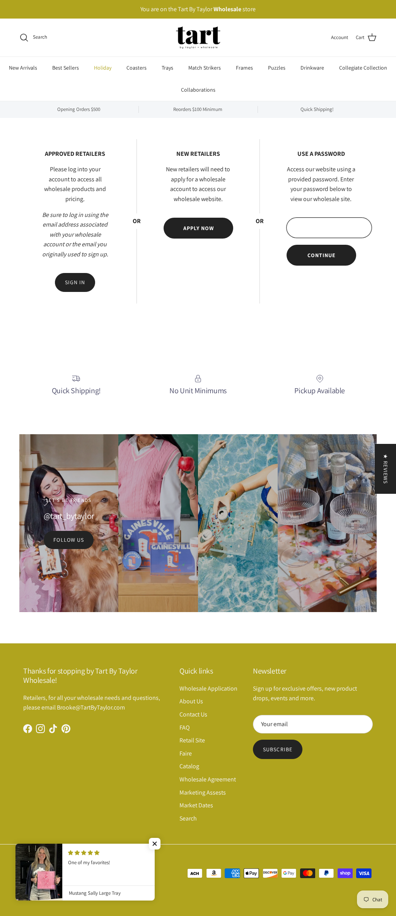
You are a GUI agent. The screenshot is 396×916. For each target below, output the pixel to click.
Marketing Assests (202, 792)
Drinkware (312, 67)
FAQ (184, 727)
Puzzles (276, 67)
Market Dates (196, 805)
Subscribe (277, 749)
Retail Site (192, 740)
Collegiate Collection (363, 67)
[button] (154, 843)
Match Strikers (204, 67)
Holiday (102, 67)
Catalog (189, 766)
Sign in (75, 282)
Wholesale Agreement (207, 779)
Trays (167, 67)
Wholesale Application (208, 688)
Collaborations (198, 89)
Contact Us (193, 714)
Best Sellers (65, 67)
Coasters (136, 67)
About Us (191, 701)
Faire (185, 753)
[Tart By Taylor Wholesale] (198, 37)
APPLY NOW (198, 228)
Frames (244, 67)
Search (188, 818)
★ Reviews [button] (385, 469)
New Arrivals (23, 67)
